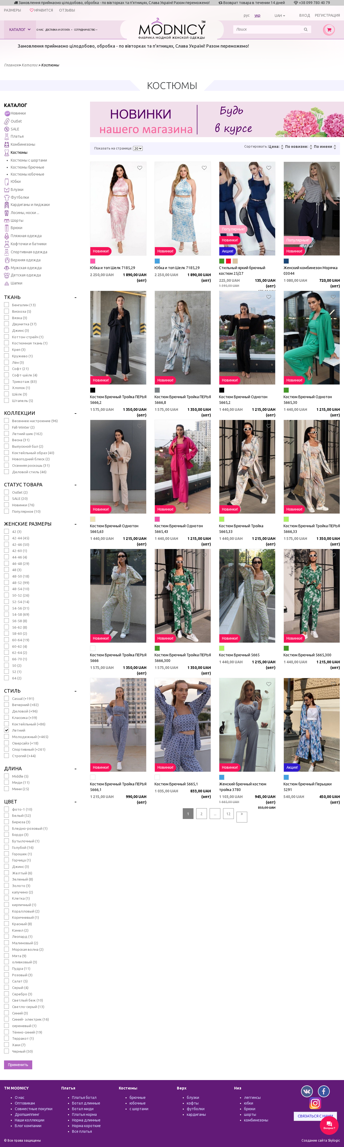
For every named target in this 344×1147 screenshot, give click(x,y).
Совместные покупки (33, 1109)
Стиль (12, 690)
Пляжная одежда (26, 236)
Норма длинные (86, 1120)
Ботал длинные (86, 1103)
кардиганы (196, 1114)
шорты (250, 1114)
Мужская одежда (26, 268)
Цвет (10, 801)
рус (247, 15)
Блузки (17, 189)
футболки (196, 1109)
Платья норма (84, 1114)
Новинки (18, 113)
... (215, 814)
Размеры (12, 10)
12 (228, 814)
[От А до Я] (334, 146)
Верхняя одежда (26, 260)
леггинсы (252, 1097)
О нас (40, 30)
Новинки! (101, 251)
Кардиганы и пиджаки (30, 204)
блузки (193, 1097)
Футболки (20, 197)
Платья (17, 136)
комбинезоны (256, 1120)
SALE (15, 129)
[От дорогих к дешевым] (282, 148)
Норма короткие (86, 1126)
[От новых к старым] (310, 146)
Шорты (17, 220)
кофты (193, 1103)
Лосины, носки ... (25, 213)
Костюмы (19, 152)
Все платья (82, 1131)
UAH (278, 15)
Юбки (16, 181)
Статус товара (23, 484)
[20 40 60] (138, 148)
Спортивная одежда (29, 252)
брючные (138, 1097)
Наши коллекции (29, 1120)
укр (257, 15)
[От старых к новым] (310, 148)
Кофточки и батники (28, 244)
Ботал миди (83, 1109)
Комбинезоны (23, 144)
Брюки (16, 228)
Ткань (12, 297)
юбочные (138, 1103)
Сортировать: (256, 146)
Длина (13, 768)
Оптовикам (25, 1103)
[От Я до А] (334, 148)
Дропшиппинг (27, 1114)
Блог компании (28, 1126)
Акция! (227, 251)
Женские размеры (28, 523)
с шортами (139, 1109)
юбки (248, 1103)
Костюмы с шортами (29, 160)
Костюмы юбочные (27, 174)
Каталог (17, 29)
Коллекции (19, 413)
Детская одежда (26, 275)
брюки (249, 1109)
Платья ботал (84, 1097)
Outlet (16, 121)
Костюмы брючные (27, 167)
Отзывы (67, 10)
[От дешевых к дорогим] (282, 146)
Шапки (16, 283)
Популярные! (233, 229)
